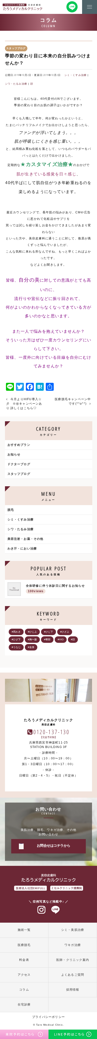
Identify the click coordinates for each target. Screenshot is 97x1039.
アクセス (24, 974)
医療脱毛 (24, 945)
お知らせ (14, 454)
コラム (24, 989)
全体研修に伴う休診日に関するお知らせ (55, 588)
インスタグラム (41, 910)
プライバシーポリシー (48, 1017)
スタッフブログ (18, 474)
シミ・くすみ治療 (75, 75)
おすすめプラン (18, 445)
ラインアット (55, 910)
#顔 (73, 639)
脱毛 (10, 510)
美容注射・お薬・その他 (25, 539)
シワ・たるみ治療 (16, 83)
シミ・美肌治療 (72, 930)
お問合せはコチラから (53, 845)
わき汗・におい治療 (22, 548)
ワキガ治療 (72, 945)
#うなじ (16, 647)
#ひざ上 (64, 631)
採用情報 (72, 989)
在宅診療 (24, 1004)
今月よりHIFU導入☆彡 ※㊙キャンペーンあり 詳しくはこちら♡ (24, 403)
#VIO (61, 639)
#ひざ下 (16, 639)
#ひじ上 (32, 631)
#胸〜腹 (32, 639)
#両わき (16, 631)
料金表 (24, 960)
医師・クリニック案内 (72, 960)
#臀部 (47, 639)
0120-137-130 (51, 732)
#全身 (31, 647)
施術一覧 (24, 930)
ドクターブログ (18, 464)
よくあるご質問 (72, 974)
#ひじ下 (48, 631)
